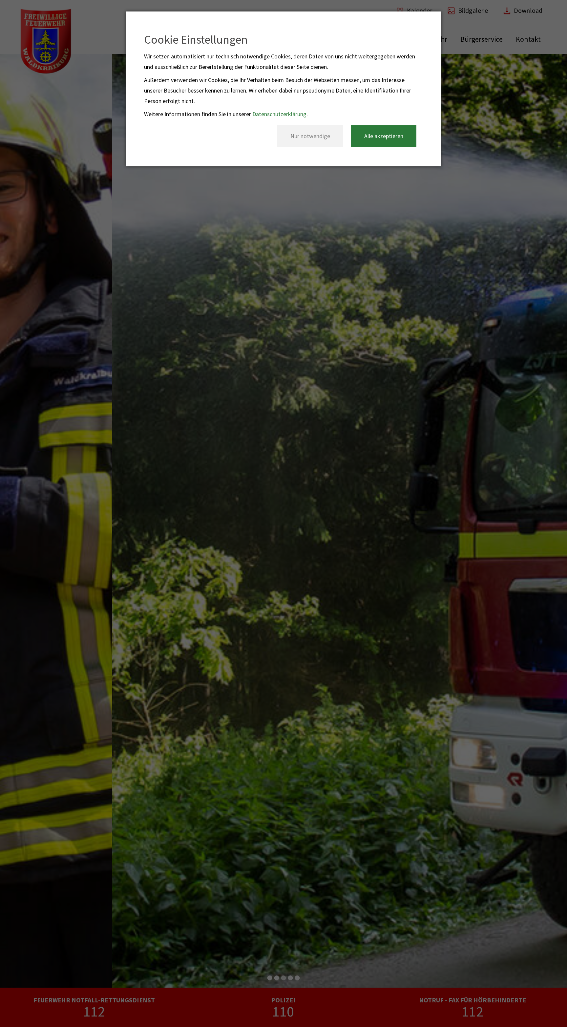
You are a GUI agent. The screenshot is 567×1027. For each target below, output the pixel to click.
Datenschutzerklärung (279, 114)
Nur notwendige (310, 136)
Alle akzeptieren (383, 136)
